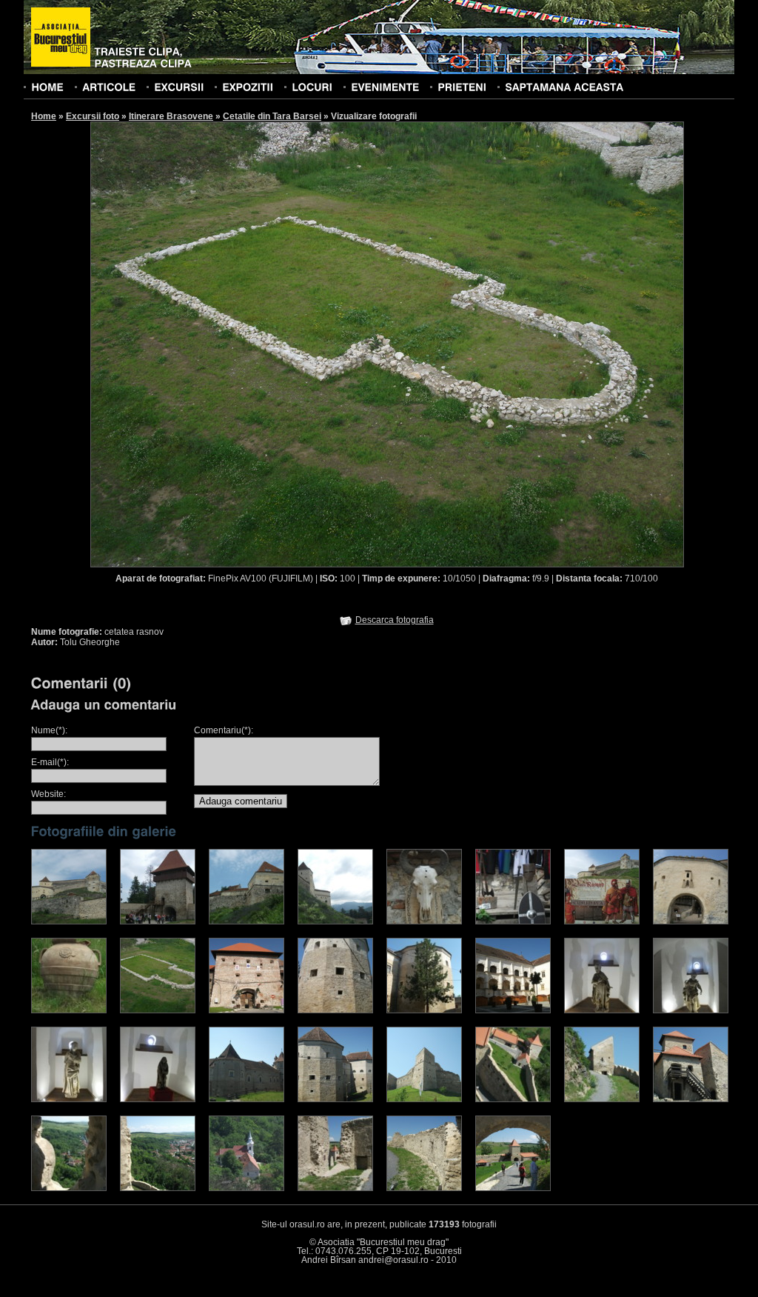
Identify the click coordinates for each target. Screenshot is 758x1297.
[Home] (47, 87)
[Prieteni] (461, 87)
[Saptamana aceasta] (564, 87)
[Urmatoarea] (536, 343)
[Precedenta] (238, 343)
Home (43, 116)
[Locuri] (312, 87)
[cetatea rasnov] (69, 921)
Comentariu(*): (223, 730)
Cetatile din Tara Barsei (272, 116)
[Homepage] (60, 37)
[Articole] (108, 87)
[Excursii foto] (179, 87)
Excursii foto (92, 116)
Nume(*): (49, 730)
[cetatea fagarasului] (246, 1010)
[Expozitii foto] (247, 87)
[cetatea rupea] (424, 1099)
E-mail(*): (50, 762)
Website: (48, 794)
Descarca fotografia (394, 620)
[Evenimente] (385, 87)
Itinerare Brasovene (171, 116)
